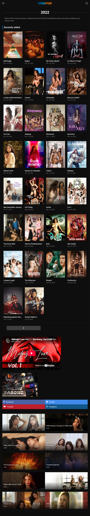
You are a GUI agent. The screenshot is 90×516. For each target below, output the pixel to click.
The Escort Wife (9, 244)
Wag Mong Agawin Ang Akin (14, 317)
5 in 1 (69, 207)
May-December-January (13, 207)
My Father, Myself (52, 61)
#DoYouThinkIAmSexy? (33, 244)
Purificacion (71, 280)
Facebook (10, 402)
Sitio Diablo (71, 244)
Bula (48, 244)
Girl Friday (29, 207)
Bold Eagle (7, 61)
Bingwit (49, 280)
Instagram (53, 407)
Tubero (48, 171)
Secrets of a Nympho (32, 171)
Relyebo (70, 171)
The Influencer (30, 280)
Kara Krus (71, 134)
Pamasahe (50, 98)
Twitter (52, 402)
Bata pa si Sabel (73, 98)
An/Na (48, 207)
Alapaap (28, 134)
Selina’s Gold (8, 171)
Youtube (10, 407)
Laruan (27, 98)
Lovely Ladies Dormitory (13, 98)
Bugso (27, 61)
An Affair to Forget (74, 61)
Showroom (50, 134)
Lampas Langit (9, 280)
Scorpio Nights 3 (31, 317)
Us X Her (7, 134)
